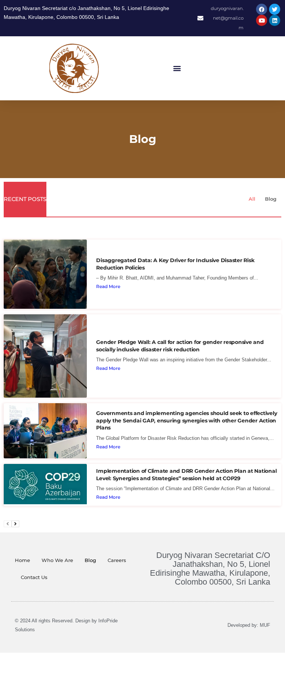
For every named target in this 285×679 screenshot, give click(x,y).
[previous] (8, 524)
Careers (117, 560)
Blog (270, 199)
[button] (177, 68)
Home (22, 560)
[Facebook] (261, 9)
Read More (108, 286)
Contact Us (34, 577)
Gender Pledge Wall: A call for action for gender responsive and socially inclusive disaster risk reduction (179, 346)
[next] (15, 524)
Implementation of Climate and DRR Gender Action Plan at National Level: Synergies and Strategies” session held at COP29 (186, 475)
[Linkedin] (274, 20)
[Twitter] (274, 9)
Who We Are (57, 560)
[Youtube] (261, 20)
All (252, 199)
